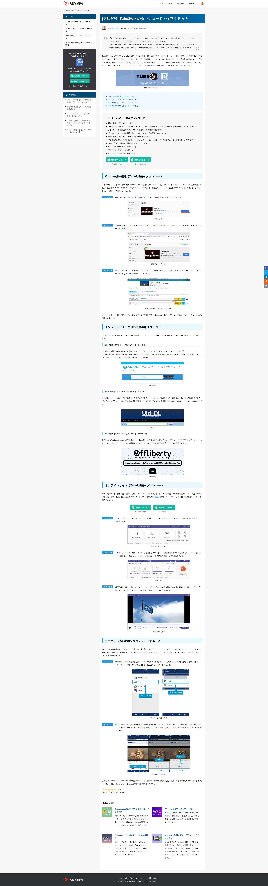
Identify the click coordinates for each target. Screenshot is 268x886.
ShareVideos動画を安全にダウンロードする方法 (132, 810)
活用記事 (180, 4)
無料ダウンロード (80, 76)
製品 (170, 4)
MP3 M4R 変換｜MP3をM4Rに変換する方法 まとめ (78, 115)
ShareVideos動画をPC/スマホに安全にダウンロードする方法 (79, 101)
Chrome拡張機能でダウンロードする (122, 96)
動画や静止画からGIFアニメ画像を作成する (79, 108)
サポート (192, 4)
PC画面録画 (156, 497)
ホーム (116, 878)
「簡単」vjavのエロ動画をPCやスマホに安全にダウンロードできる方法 (78, 122)
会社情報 (123, 878)
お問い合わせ (152, 878)
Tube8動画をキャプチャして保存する (122, 102)
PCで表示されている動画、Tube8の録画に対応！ (79, 54)
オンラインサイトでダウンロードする (122, 99)
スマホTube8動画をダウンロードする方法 (124, 106)
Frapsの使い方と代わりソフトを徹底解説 (131, 837)
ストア (160, 4)
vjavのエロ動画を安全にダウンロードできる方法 (182, 837)
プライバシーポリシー (137, 878)
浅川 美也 (115, 28)
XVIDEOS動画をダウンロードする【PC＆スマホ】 (79, 131)
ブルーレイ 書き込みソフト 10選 (179, 809)
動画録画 (70, 10)
